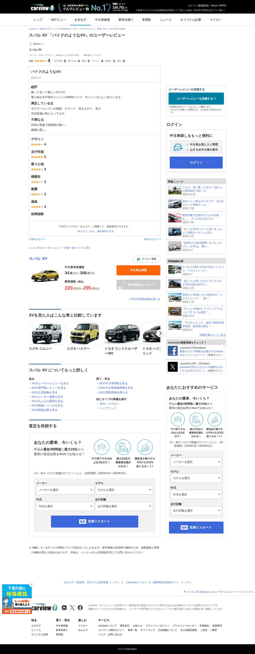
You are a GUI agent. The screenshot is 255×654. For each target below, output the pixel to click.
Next (160, 333)
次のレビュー (151, 239)
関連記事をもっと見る (213, 334)
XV (74, 29)
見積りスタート (99, 521)
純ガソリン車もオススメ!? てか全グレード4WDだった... (203, 205)
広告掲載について (167, 630)
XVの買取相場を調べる (113, 392)
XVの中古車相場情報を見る (116, 387)
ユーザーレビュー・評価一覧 (92, 29)
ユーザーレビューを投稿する (195, 98)
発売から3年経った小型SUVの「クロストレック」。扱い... (202, 298)
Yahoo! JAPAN (218, 5)
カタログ (80, 19)
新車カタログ (45, 29)
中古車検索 (102, 19)
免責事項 (217, 625)
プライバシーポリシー (157, 625)
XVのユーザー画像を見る (47, 396)
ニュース (166, 19)
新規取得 (203, 5)
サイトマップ (147, 630)
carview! (32, 29)
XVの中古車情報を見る (113, 383)
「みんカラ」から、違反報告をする (95, 231)
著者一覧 (132, 630)
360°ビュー (58, 19)
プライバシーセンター (184, 625)
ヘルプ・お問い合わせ (110, 634)
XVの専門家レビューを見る (49, 387)
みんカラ (83, 630)
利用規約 (204, 625)
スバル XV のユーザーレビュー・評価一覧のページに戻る (60, 248)
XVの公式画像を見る (45, 392)
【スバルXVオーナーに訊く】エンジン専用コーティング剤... (202, 233)
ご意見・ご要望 (208, 630)
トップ (37, 19)
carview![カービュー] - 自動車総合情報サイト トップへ (158, 582)
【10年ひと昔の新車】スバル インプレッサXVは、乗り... (202, 246)
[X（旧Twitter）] (72, 607)
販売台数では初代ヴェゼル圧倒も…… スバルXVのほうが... (200, 219)
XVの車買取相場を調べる (145, 299)
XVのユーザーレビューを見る (50, 383)
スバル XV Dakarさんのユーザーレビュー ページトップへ (220, 591)
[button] (146, 259)
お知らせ (137, 625)
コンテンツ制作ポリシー (111, 630)
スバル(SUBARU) (62, 29)
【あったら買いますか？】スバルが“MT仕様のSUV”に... (201, 284)
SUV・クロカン (109, 403)
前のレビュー (38, 239)
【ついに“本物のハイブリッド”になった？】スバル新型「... (202, 312)
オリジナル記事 (190, 19)
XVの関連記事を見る (45, 409)
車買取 (146, 19)
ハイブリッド (108, 408)
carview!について (107, 625)
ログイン (192, 5)
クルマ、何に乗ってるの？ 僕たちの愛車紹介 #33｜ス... (202, 191)
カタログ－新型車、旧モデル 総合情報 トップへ (92, 582)
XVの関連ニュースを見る (47, 405)
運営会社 (124, 625)
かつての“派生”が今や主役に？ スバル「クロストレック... (203, 270)
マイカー (216, 19)
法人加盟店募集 (188, 630)
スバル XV (38, 258)
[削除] (31, 584)
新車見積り (126, 19)
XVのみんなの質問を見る (47, 401)
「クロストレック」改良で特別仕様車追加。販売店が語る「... (203, 326)
